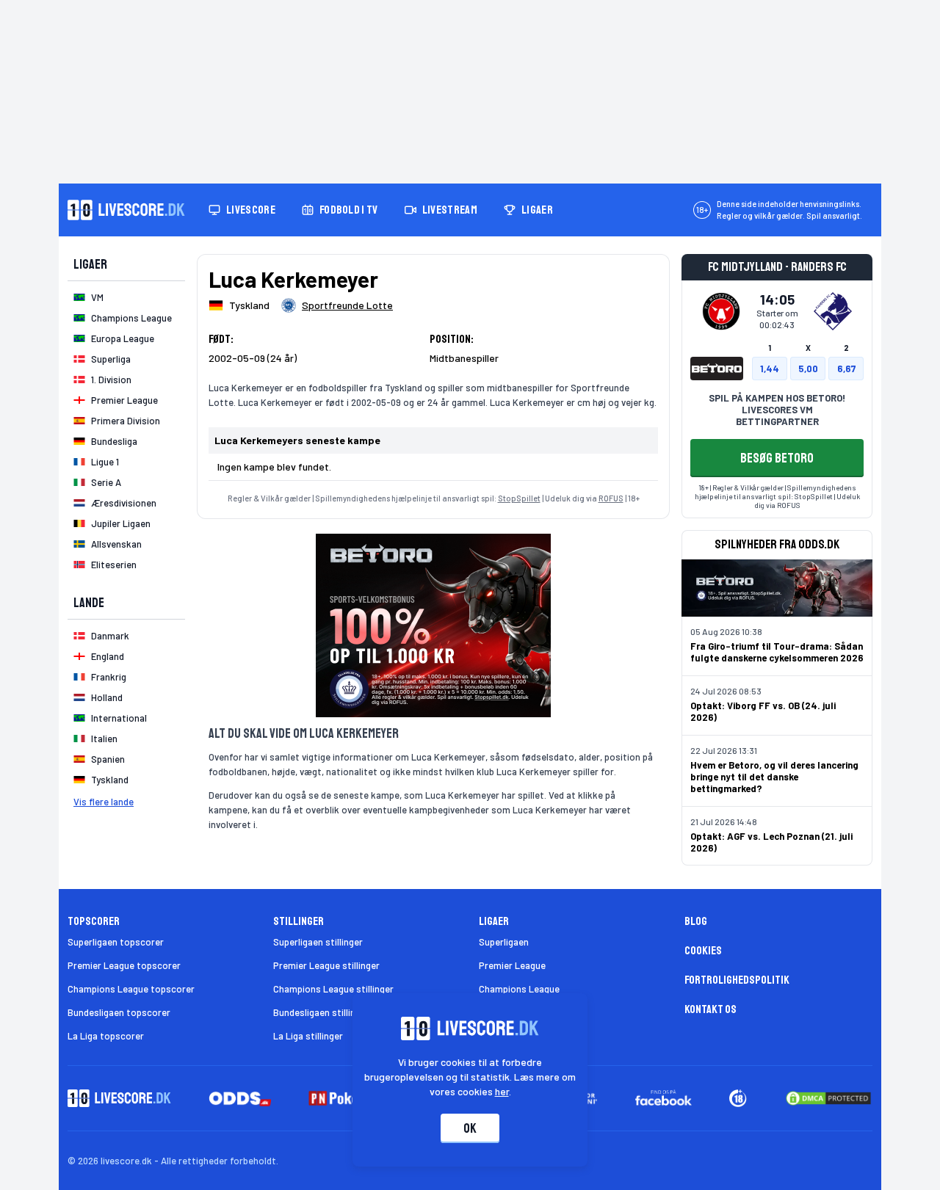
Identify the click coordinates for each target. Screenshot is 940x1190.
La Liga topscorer (106, 1036)
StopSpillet (519, 498)
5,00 (808, 368)
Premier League (512, 965)
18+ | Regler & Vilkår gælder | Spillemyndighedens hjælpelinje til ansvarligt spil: (775, 492)
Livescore (250, 210)
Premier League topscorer (124, 965)
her (502, 1091)
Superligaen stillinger (318, 942)
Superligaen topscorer (116, 942)
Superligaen (504, 942)
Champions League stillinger (333, 989)
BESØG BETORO (777, 458)
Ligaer (537, 210)
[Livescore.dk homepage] (126, 210)
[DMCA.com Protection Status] (828, 1098)
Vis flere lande (103, 802)
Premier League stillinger (326, 965)
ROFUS (611, 498)
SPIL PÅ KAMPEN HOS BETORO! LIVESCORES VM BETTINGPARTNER (777, 409)
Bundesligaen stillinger (321, 1012)
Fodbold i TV (348, 210)
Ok (470, 1128)
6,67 (846, 368)
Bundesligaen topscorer (119, 1012)
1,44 (769, 368)
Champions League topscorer (131, 989)
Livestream (449, 210)
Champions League (519, 989)
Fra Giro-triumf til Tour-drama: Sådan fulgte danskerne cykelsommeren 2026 (777, 652)
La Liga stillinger (308, 1036)
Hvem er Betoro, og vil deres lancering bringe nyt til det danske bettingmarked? (774, 776)
